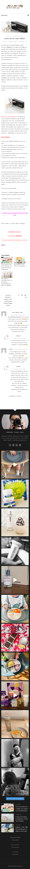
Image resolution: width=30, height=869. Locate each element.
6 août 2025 (18, 804)
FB (11, 192)
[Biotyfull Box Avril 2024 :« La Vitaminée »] (19, 260)
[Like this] (27, 41)
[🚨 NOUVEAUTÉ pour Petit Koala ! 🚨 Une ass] (15, 609)
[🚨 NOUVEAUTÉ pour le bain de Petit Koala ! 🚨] (15, 551)
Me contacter (15, 844)
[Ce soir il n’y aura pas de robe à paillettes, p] (15, 782)
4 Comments (21, 41)
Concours (15, 852)
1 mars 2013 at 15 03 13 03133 (19, 369)
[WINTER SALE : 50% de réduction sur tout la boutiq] (15, 724)
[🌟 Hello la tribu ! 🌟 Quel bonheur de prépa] (15, 666)
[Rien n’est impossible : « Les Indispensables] (15, 695)
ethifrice (6, 299)
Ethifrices (9, 47)
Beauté (9, 36)
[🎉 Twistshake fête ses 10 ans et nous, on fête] (15, 465)
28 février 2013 (13, 41)
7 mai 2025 (17, 824)
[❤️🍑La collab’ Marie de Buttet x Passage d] (15, 638)
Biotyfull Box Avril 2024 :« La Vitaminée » (19, 265)
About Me (15, 854)
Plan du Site (15, 840)
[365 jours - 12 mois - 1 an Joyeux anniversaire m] (15, 753)
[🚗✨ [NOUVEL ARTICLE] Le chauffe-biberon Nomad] (15, 522)
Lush (23, 47)
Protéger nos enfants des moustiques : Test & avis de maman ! (21, 819)
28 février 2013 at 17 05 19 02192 (19, 338)
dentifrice (8, 297)
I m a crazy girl (17, 312)
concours (8, 295)
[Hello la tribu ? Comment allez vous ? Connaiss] (15, 580)
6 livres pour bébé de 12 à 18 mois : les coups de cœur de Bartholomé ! (21, 809)
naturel (6, 303)
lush (10, 299)
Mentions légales (15, 837)
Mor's (5, 41)
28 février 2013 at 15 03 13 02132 (18, 315)
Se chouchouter (17, 36)
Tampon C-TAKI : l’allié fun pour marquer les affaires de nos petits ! (21, 829)
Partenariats (15, 847)
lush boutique (8, 301)
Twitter (16, 192)
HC (22, 192)
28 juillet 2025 (18, 814)
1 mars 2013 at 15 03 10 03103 (20, 349)
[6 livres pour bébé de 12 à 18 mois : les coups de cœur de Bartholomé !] (6, 260)
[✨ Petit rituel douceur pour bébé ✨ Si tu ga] (15, 493)
